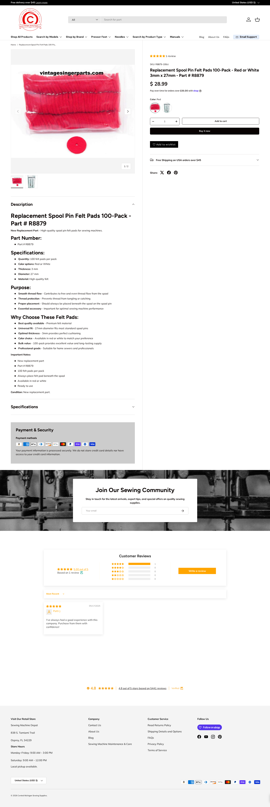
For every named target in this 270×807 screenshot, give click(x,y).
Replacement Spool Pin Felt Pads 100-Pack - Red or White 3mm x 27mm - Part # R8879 (38, 45)
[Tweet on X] (162, 172)
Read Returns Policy (159, 725)
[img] (53, 606)
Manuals (175, 36)
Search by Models (47, 36)
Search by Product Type (147, 36)
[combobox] (147, 19)
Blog (201, 37)
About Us (213, 37)
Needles (120, 36)
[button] (257, 19)
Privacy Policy (156, 744)
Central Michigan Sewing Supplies (32, 795)
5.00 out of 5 (81, 569)
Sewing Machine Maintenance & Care (110, 744)
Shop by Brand (75, 36)
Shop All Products (22, 36)
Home (13, 45)
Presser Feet (99, 36)
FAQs (226, 37)
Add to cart (221, 121)
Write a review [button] (197, 570)
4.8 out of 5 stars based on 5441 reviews (142, 688)
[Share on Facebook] (168, 172)
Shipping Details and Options (165, 731)
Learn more (42, 2)
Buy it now (204, 131)
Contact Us (94, 725)
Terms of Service (157, 750)
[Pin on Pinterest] (175, 172)
